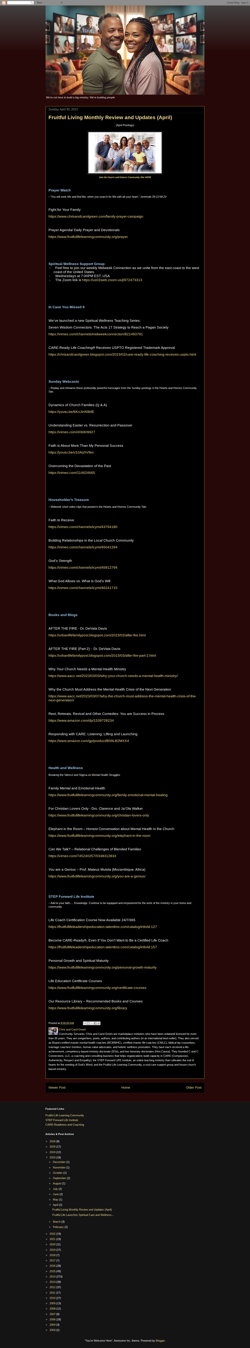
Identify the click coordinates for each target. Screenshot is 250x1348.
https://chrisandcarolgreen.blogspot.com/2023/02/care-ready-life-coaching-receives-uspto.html (122, 354)
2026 (53, 1141)
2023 (53, 1157)
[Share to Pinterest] (98, 1023)
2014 (53, 1276)
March (57, 1221)
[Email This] (85, 1023)
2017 (53, 1260)
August (57, 1183)
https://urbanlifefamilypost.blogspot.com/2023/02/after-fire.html (97, 635)
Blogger (160, 1340)
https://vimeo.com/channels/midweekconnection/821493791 (95, 334)
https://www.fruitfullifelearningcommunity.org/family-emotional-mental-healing (108, 795)
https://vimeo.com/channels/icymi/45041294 (82, 547)
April (56, 1204)
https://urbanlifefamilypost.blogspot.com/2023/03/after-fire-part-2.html (102, 655)
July (56, 1188)
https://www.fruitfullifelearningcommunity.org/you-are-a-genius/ (96, 876)
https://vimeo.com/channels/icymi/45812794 (82, 567)
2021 (53, 1239)
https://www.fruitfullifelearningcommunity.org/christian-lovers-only (98, 815)
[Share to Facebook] (95, 1023)
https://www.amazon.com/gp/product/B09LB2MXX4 (88, 741)
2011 (53, 1292)
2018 (53, 1255)
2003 (53, 1330)
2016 (53, 1265)
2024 (53, 1152)
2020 (53, 1244)
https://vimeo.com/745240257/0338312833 (82, 856)
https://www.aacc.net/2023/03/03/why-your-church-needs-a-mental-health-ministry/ (113, 676)
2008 (53, 1308)
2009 (53, 1303)
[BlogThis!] (88, 1023)
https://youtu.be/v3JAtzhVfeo (71, 452)
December (59, 1162)
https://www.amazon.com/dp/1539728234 (81, 720)
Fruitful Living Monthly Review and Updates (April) (82, 1209)
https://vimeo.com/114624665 (71, 473)
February (58, 1226)
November (59, 1167)
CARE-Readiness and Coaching (64, 1124)
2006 (53, 1319)
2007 (53, 1314)
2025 (53, 1146)
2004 (53, 1324)
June (56, 1194)
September (60, 1178)
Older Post (194, 1087)
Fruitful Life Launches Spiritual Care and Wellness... (83, 1214)
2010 (53, 1297)
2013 (53, 1281)
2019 (53, 1249)
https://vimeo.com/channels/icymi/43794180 (82, 527)
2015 (53, 1271)
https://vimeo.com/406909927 (71, 432)
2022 (53, 1233)
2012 (53, 1287)
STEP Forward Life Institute (61, 1120)
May (56, 1199)
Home (125, 1087)
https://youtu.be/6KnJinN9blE (71, 412)
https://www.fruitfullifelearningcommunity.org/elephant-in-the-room (99, 836)
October (58, 1172)
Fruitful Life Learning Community (64, 1115)
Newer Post (57, 1087)
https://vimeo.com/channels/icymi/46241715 (82, 588)
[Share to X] (92, 1023)
